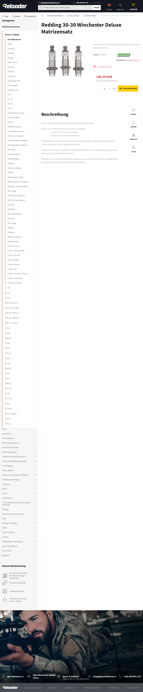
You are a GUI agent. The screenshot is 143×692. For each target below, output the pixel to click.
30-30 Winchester (90, 15)
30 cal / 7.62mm (73, 15)
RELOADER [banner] (14, 6)
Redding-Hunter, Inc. (132, 60)
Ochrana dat (70, 687)
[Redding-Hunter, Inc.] (128, 55)
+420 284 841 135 (82, 2)
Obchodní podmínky (32, 687)
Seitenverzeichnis (133, 687)
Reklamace (113, 687)
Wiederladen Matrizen (55, 15)
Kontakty (53, 687)
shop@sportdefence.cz (50, 2)
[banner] (10, 687)
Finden (96, 8)
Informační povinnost (92, 687)
